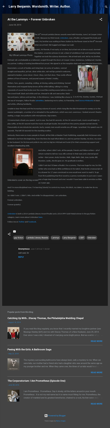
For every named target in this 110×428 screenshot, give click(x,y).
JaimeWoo (39, 101)
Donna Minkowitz (86, 101)
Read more (96, 341)
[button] (100, 20)
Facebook (32, 222)
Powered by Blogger (57, 415)
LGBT (81, 238)
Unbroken (64, 38)
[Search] (106, 7)
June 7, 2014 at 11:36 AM (40, 249)
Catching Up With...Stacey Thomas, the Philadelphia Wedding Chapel (46, 318)
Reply (21, 257)
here (40, 217)
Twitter (22, 222)
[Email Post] (14, 232)
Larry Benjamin (69, 238)
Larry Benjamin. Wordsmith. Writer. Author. (40, 6)
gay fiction (18, 238)
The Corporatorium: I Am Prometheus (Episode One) (36, 380)
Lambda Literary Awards (37, 238)
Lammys (55, 238)
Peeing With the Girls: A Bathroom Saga (29, 349)
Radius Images (61, 421)
